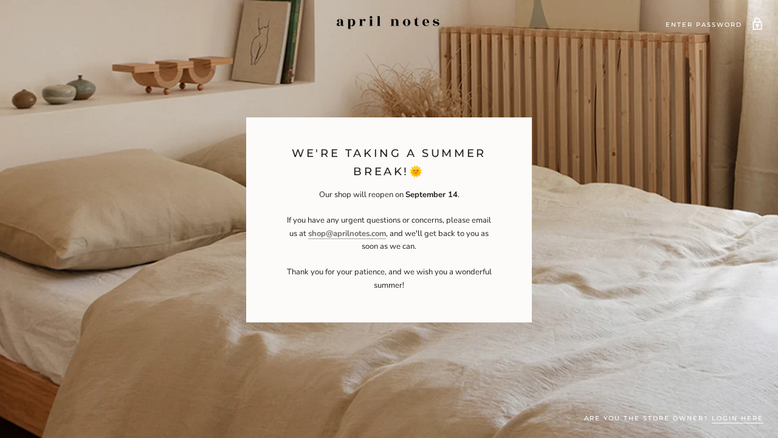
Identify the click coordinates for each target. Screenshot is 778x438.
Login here (737, 418)
